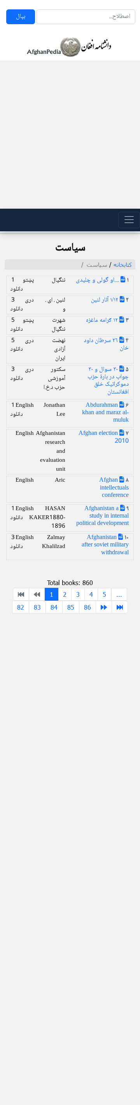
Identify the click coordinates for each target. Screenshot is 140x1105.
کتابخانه (123, 264)
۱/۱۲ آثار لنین (105, 300)
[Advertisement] (70, 134)
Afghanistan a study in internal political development (102, 516)
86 (87, 607)
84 (54, 607)
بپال (20, 16)
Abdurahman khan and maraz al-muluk (105, 413)
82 (20, 607)
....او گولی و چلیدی (98, 280)
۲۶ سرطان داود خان (106, 344)
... (119, 594)
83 (37, 607)
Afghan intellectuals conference (114, 487)
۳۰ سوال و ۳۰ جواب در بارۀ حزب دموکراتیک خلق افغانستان (108, 380)
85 (70, 607)
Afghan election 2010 (104, 437)
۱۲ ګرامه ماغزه (102, 320)
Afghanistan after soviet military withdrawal (105, 545)
